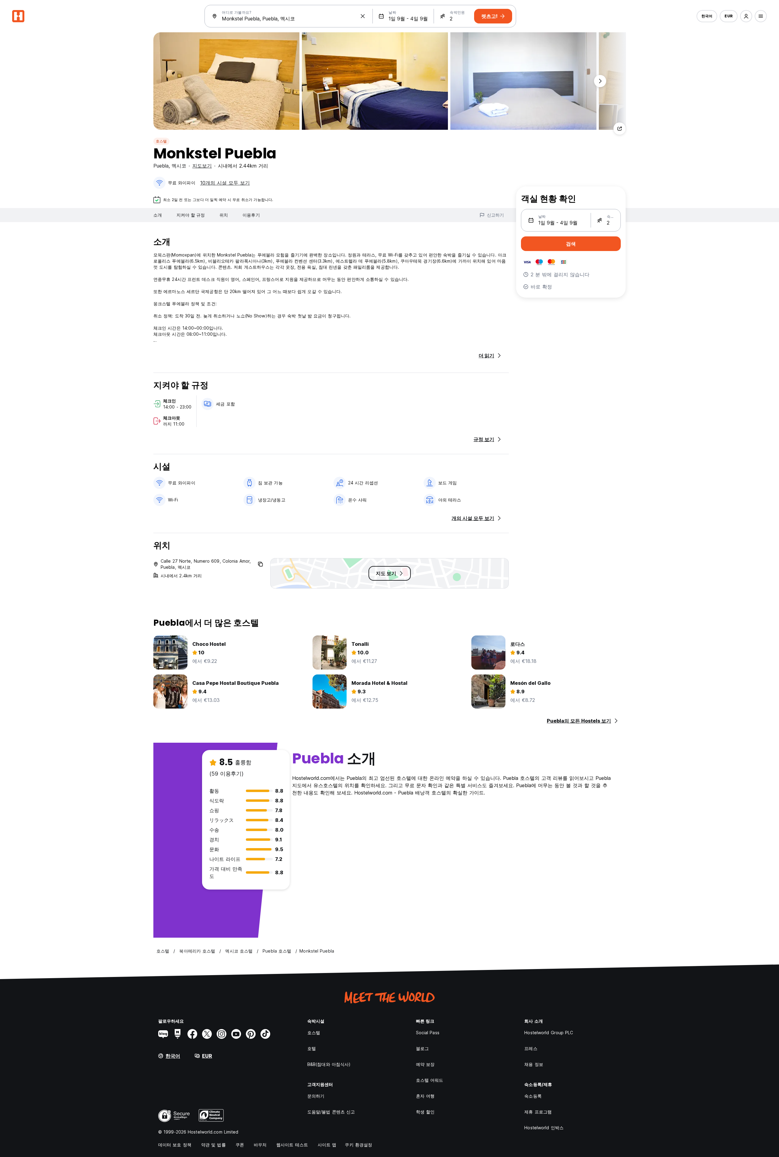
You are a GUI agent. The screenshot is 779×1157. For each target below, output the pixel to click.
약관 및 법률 (213, 1144)
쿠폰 (240, 1144)
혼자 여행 (425, 1096)
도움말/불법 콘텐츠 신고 (331, 1111)
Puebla (161, 166)
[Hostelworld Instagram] (221, 1034)
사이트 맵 (327, 1144)
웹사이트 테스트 (292, 1144)
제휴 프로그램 (538, 1111)
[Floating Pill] (600, 81)
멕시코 (179, 166)
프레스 (530, 1048)
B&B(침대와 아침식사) (329, 1064)
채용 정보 (533, 1064)
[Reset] (362, 16)
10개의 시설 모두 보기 (225, 183)
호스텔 (161, 141)
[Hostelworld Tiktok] (265, 1034)
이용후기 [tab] (251, 215)
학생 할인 (425, 1111)
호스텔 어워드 (429, 1080)
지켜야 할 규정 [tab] (190, 215)
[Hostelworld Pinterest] (251, 1034)
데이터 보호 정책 (174, 1144)
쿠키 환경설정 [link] (358, 1144)
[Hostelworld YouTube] (236, 1034)
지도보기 (202, 166)
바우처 (260, 1144)
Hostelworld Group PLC (548, 1032)
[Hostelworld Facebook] (192, 1034)
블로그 (422, 1048)
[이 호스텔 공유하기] (619, 128)
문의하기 (315, 1096)
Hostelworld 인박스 (544, 1127)
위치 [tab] (223, 215)
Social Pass (427, 1032)
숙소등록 (532, 1096)
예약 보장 (425, 1064)
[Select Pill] (746, 16)
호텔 (311, 1048)
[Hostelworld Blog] (163, 1034)
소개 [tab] (157, 215)
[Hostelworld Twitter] (207, 1034)
